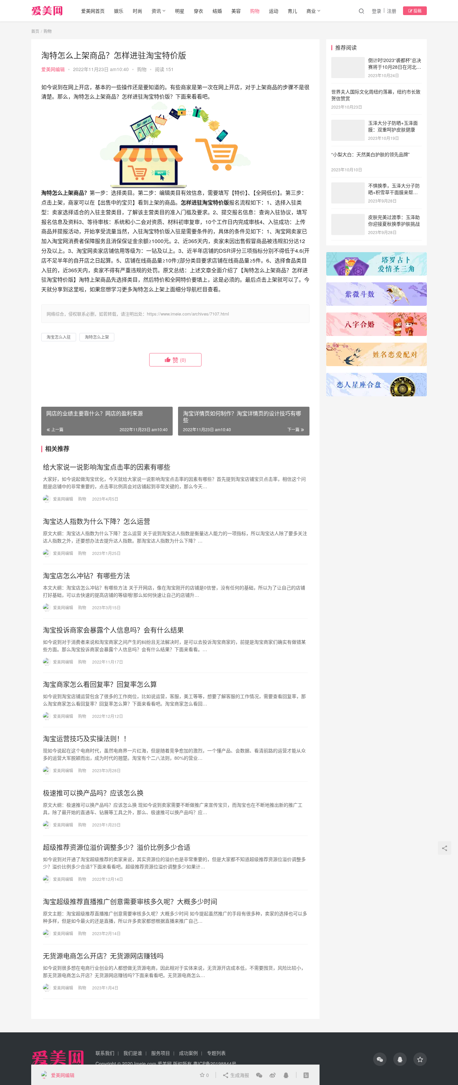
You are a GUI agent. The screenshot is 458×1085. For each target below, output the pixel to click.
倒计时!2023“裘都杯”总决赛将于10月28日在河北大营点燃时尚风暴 (394, 66)
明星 (179, 10)
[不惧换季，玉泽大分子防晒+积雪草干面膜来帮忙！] (348, 186)
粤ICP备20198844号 (214, 1063)
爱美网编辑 (53, 69)
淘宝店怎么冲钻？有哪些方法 (86, 575)
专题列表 (216, 1053)
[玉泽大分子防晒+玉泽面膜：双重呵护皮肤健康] (348, 123)
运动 (273, 10)
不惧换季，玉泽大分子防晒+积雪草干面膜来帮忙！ (394, 192)
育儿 (292, 10)
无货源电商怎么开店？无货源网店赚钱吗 (103, 956)
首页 (35, 31)
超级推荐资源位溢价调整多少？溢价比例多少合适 (116, 847)
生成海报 (239, 1075)
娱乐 (118, 10)
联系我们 (105, 1053)
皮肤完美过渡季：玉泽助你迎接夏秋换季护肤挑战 (394, 220)
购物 (255, 10)
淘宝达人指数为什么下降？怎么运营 (96, 521)
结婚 (217, 10)
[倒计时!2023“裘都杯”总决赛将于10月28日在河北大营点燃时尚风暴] (348, 60)
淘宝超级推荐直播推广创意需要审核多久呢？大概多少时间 (130, 901)
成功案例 (188, 1053)
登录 (376, 10)
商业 (311, 10)
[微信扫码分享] (259, 1075)
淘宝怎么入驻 (59, 337)
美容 (236, 10)
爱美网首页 (93, 10)
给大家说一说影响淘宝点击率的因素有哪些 (106, 467)
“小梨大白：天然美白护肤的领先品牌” (370, 154)
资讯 (156, 10)
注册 (391, 10)
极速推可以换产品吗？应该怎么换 (93, 793)
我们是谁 (132, 1053)
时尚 (137, 10)
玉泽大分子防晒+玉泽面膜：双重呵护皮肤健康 (393, 126)
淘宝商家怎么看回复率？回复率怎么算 (100, 684)
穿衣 (198, 10)
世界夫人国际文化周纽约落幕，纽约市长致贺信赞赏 (375, 95)
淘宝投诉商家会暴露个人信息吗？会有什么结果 (113, 630)
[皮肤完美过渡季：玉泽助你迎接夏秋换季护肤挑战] (348, 217)
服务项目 (160, 1053)
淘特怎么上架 (97, 337)
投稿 (416, 10)
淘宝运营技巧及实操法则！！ (86, 738)
